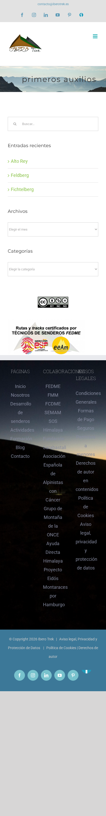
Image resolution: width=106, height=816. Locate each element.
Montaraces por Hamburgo (53, 595)
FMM (53, 395)
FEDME (53, 386)
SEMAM (53, 412)
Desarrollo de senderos (20, 412)
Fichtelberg (22, 189)
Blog (20, 447)
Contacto (20, 456)
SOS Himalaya (53, 426)
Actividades (20, 430)
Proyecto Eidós (53, 574)
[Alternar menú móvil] (95, 36)
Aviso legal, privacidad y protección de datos (86, 546)
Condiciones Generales (86, 398)
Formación (20, 438)
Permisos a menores (85, 445)
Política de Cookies (85, 506)
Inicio (20, 386)
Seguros (85, 428)
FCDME (53, 403)
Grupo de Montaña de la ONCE (53, 521)
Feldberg (20, 175)
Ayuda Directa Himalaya (53, 552)
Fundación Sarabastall (53, 443)
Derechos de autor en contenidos (86, 476)
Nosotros (20, 395)
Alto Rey (19, 161)
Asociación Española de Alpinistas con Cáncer (53, 477)
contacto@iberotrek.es (53, 4)
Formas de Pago (85, 415)
